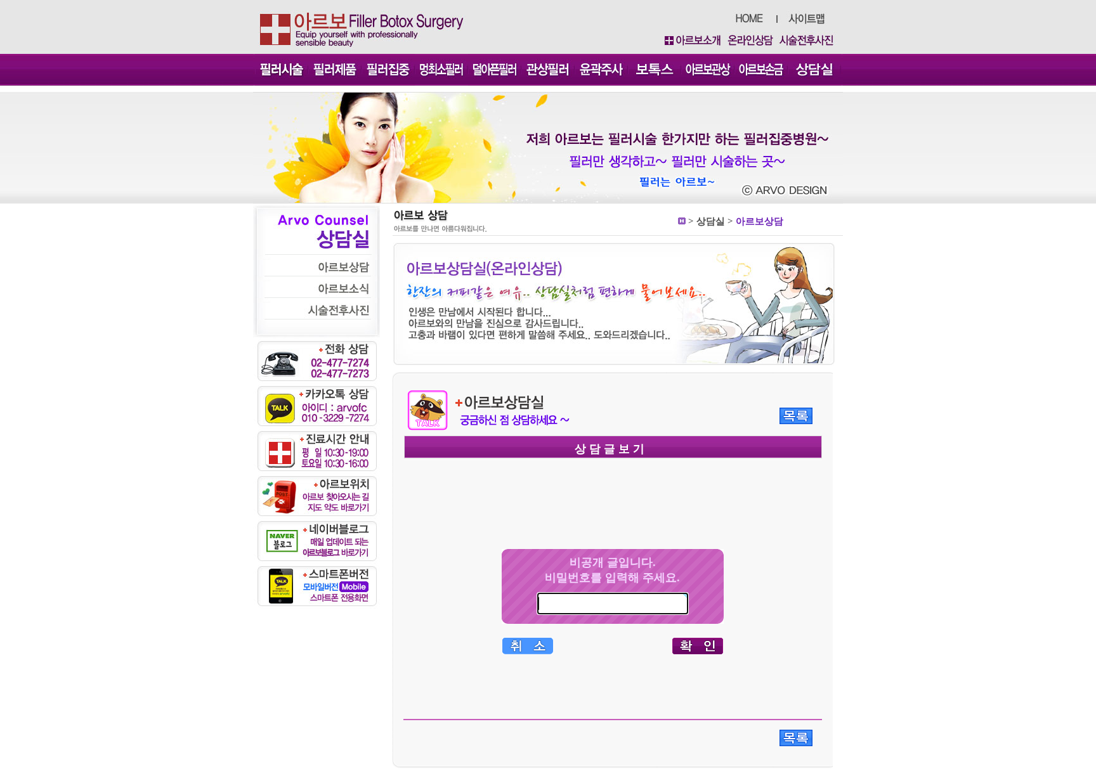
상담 (705, 221)
